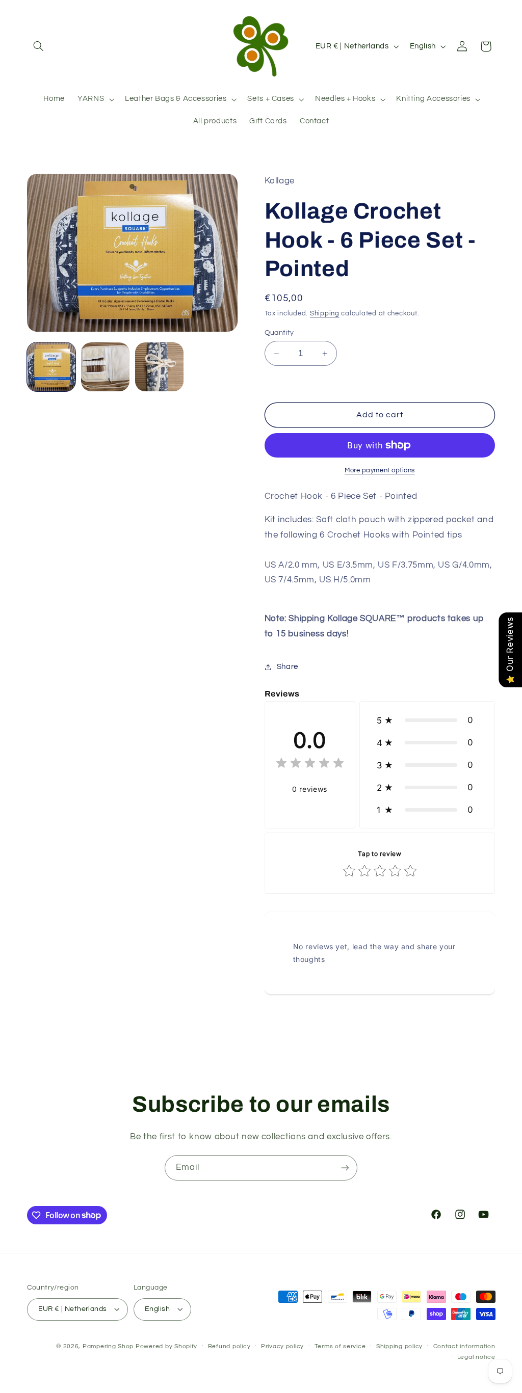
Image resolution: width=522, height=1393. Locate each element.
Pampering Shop (108, 1346)
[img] (310, 764)
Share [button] (287, 667)
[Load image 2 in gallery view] (105, 366)
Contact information (464, 1346)
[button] (38, 46)
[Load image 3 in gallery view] (159, 366)
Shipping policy (399, 1346)
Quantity (279, 332)
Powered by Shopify (166, 1346)
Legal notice (476, 1357)
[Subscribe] (345, 1167)
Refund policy (229, 1346)
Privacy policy (282, 1346)
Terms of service (340, 1346)
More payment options (380, 470)
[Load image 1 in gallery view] (51, 366)
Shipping (325, 313)
